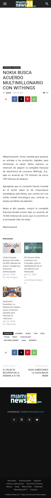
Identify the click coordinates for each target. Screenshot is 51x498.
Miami (14, 337)
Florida (6, 337)
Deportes (37, 480)
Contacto (33, 489)
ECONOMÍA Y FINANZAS (12, 68)
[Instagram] (22, 420)
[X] (21, 99)
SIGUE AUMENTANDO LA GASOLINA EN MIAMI (38, 373)
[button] (4, 4)
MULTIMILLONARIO (11, 340)
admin (8, 93)
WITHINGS (32, 340)
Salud (17, 486)
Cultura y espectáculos (15, 483)
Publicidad (38, 486)
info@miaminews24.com (32, 411)
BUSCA (28, 333)
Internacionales (25, 480)
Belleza (9, 486)
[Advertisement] (25, 39)
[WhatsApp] (34, 99)
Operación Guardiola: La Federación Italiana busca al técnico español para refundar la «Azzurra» (11, 310)
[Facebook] (14, 99)
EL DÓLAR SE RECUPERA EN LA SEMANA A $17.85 (11, 373)
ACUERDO (19, 333)
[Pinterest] (27, 99)
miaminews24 (25, 337)
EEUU (42, 333)
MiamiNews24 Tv (20, 489)
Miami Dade (27, 486)
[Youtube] (37, 420)
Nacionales (12, 480)
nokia (24, 340)
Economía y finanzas (35, 483)
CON (35, 333)
